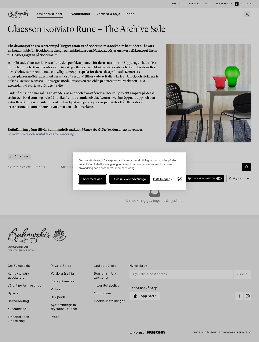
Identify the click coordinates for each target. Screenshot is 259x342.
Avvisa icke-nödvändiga (130, 179)
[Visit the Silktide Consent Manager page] (179, 179)
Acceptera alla (92, 179)
